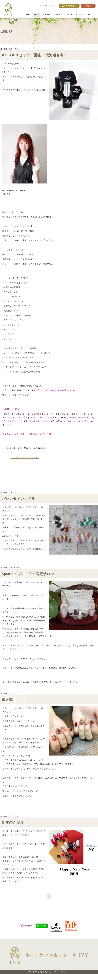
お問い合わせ (68, 6)
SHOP (69, 14)
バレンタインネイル (18, 498)
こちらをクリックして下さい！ (25, 457)
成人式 (7, 699)
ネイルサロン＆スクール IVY (44, 972)
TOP (28, 14)
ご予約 (87, 6)
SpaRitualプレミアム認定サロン (28, 574)
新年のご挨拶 (13, 822)
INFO (36, 14)
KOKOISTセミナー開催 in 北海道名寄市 (34, 55)
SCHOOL (58, 14)
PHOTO (91, 14)
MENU (46, 14)
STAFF (79, 14)
